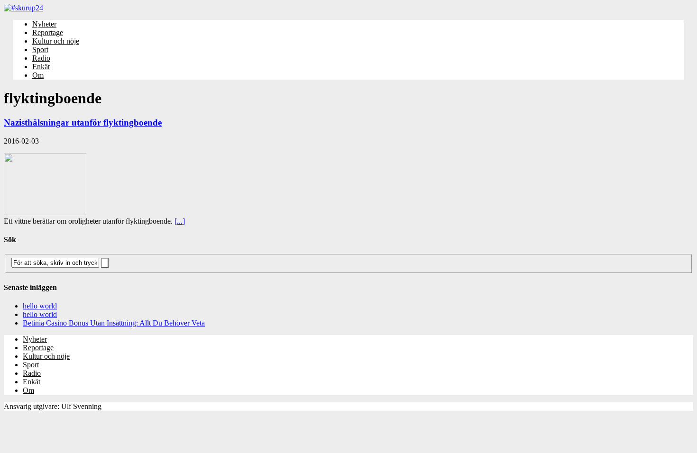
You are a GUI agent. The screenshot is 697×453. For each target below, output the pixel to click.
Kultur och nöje (55, 41)
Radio (41, 58)
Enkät (41, 67)
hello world (40, 306)
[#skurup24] (348, 8)
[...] (179, 221)
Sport (40, 49)
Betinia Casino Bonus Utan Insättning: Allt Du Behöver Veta (114, 323)
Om (38, 75)
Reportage (47, 32)
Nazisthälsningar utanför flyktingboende (83, 122)
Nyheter (44, 24)
